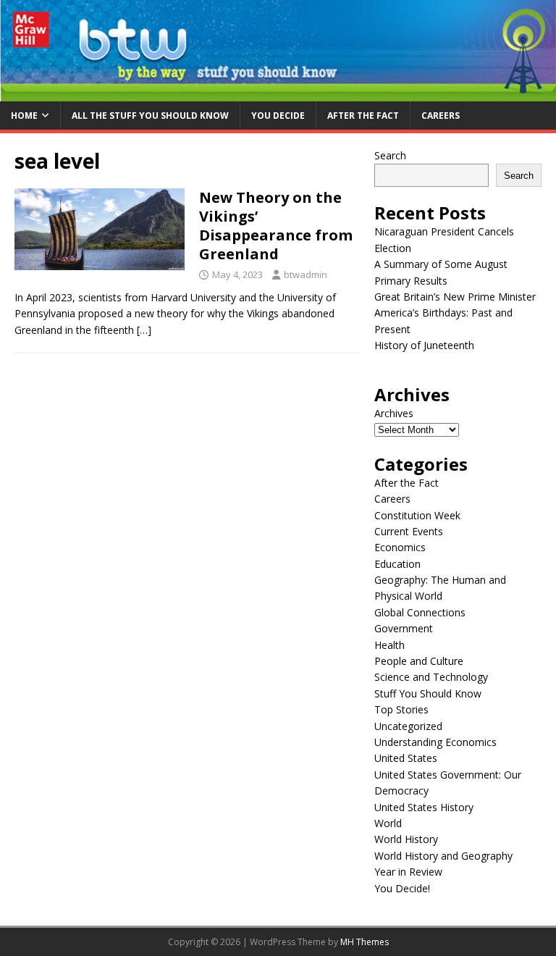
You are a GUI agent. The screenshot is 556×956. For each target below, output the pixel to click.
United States (405, 758)
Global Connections (420, 612)
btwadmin (305, 274)
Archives (393, 413)
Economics (400, 547)
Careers (440, 115)
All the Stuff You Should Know (150, 115)
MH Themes (364, 942)
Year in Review (408, 872)
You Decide (278, 115)
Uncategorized (408, 726)
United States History (423, 807)
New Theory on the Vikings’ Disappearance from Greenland (276, 226)
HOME (24, 115)
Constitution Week (417, 515)
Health (389, 645)
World (388, 823)
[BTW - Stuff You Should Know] (278, 92)
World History (406, 839)
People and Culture (418, 661)
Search (390, 155)
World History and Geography (443, 856)
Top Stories (401, 709)
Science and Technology (431, 677)
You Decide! (402, 888)
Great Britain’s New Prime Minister (455, 296)
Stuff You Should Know (427, 693)
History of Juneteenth (424, 345)
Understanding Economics (435, 742)
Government (403, 628)
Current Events (408, 531)
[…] (144, 330)
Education (397, 564)
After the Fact (363, 115)
